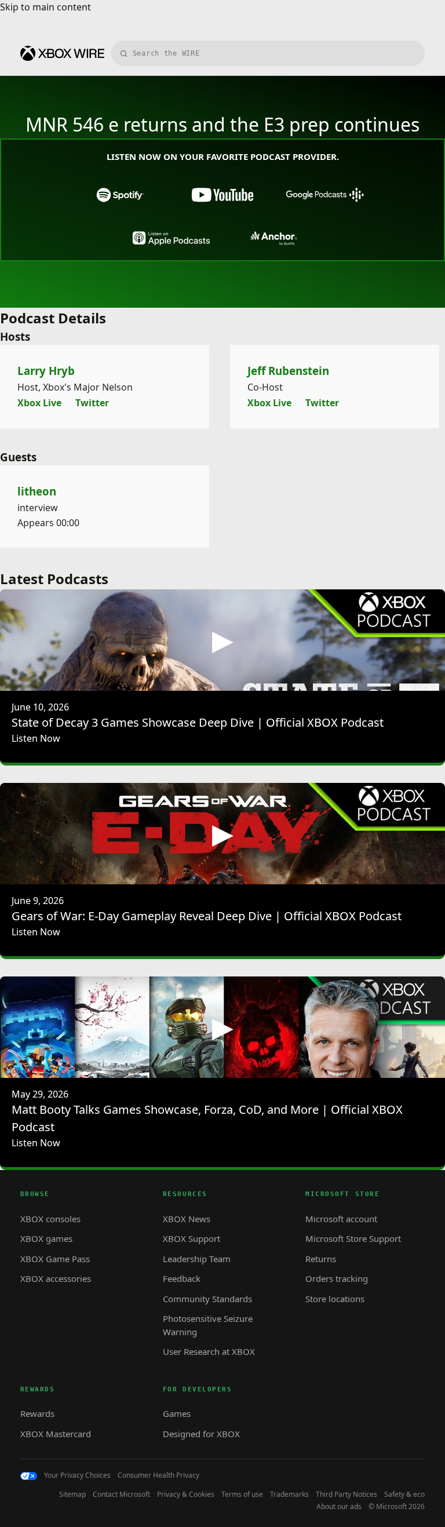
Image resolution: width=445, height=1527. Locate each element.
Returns (320, 1258)
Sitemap (72, 1494)
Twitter (92, 402)
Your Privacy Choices (77, 1475)
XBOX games (46, 1238)
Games (177, 1413)
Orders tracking (336, 1278)
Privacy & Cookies (185, 1494)
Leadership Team (197, 1258)
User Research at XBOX (209, 1351)
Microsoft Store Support (353, 1238)
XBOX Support (191, 1238)
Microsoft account (341, 1218)
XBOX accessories (55, 1278)
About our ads (339, 1506)
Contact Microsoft (121, 1494)
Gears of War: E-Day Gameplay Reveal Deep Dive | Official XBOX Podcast (207, 916)
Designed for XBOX (201, 1433)
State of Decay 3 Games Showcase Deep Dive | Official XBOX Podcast (198, 722)
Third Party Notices (346, 1494)
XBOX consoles (50, 1218)
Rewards (37, 1413)
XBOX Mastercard (55, 1433)
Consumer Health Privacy (158, 1475)
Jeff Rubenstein (288, 370)
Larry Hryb (46, 370)
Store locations (334, 1298)
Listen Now (36, 738)
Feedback (181, 1278)
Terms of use (242, 1494)
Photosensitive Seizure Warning (208, 1325)
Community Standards (207, 1298)
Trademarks (289, 1494)
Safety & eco (404, 1494)
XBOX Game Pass (55, 1258)
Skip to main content (45, 7)
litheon (36, 491)
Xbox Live (39, 402)
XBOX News (186, 1218)
